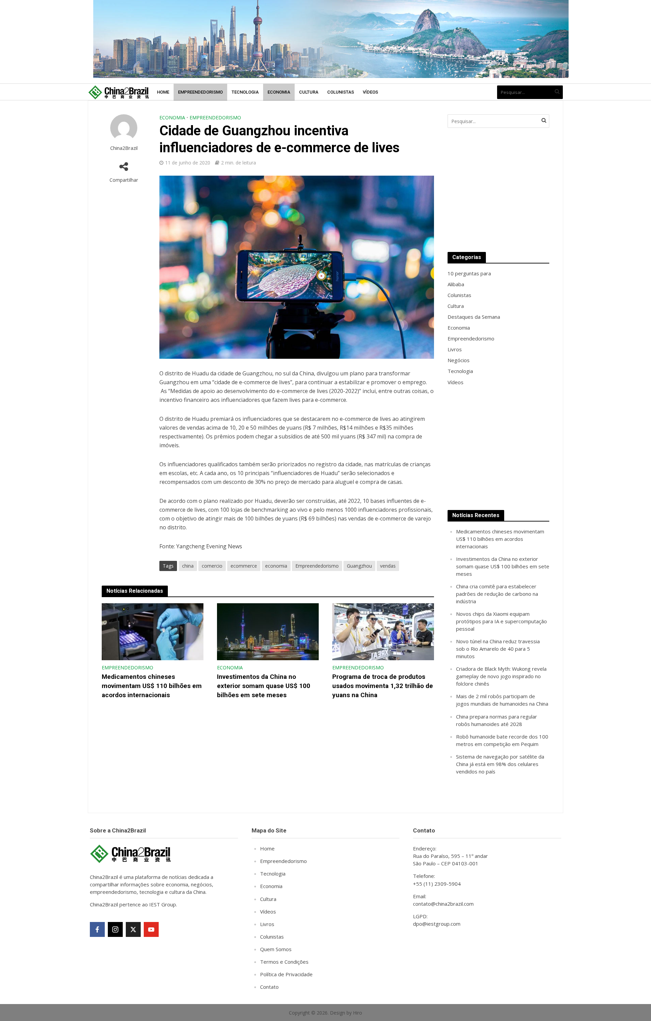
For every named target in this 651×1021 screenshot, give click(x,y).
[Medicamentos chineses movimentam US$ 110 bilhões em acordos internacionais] (152, 631)
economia (276, 566)
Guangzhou (359, 566)
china (188, 566)
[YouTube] (151, 929)
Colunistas (340, 92)
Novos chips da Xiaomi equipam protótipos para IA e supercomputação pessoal (501, 621)
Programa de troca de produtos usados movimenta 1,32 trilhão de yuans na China (382, 686)
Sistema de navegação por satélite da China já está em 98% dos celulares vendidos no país (500, 764)
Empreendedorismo (200, 92)
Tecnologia (245, 92)
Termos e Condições (284, 961)
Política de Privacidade (286, 974)
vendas (388, 566)
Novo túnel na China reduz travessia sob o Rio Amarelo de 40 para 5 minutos (498, 649)
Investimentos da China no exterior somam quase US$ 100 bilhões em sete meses (263, 686)
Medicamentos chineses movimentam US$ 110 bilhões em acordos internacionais (152, 686)
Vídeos (370, 92)
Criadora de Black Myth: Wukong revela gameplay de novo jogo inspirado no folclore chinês (501, 676)
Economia (279, 92)
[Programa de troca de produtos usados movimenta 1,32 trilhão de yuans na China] (383, 631)
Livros (267, 924)
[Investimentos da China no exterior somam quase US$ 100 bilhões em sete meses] (268, 631)
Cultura (308, 92)
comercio (212, 566)
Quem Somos (276, 949)
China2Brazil (124, 148)
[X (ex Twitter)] (133, 929)
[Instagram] (115, 929)
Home (163, 92)
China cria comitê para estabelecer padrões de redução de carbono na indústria (497, 594)
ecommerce (244, 566)
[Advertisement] (498, 189)
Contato (269, 986)
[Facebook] (97, 929)
